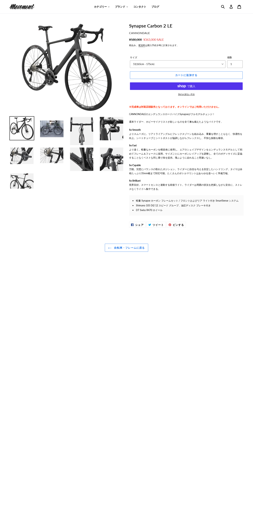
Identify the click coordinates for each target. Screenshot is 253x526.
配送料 (142, 45)
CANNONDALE (139, 33)
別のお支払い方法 (186, 94)
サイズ (133, 57)
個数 (229, 57)
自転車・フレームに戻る (129, 247)
